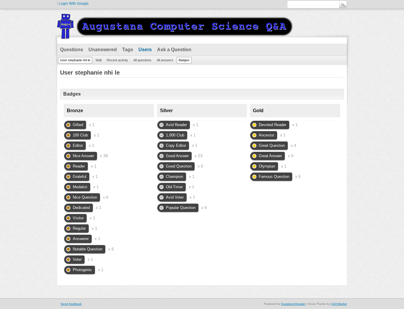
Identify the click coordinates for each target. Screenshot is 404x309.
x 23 (199, 155)
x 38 (104, 155)
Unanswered (102, 49)
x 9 (290, 155)
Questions (71, 49)
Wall (98, 60)
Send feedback (71, 303)
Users (145, 49)
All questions (142, 60)
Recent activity (117, 60)
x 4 (293, 145)
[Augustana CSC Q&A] (175, 35)
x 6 (106, 197)
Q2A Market (339, 303)
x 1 (92, 124)
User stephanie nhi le (75, 60)
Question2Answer (293, 303)
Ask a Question (174, 49)
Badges (184, 60)
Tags (127, 49)
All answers (165, 60)
